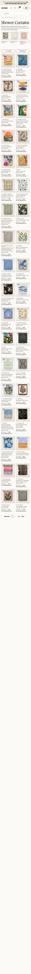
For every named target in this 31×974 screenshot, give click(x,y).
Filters (9, 51)
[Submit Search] (3, 13)
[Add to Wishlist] (4, 55)
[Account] (11, 8)
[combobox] (15, 13)
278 (19, 516)
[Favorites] (15, 8)
